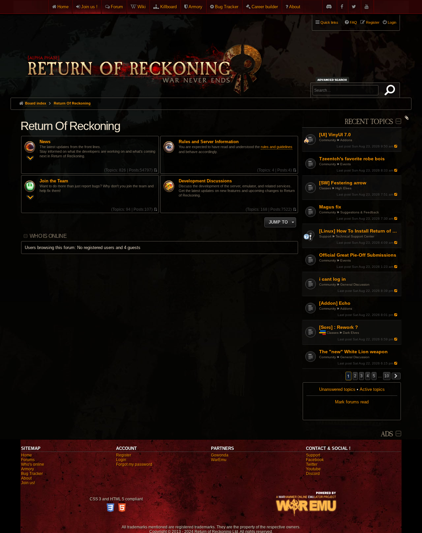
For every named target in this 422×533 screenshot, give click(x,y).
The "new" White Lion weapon (353, 351)
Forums (28, 459)
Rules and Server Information (209, 142)
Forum (117, 6)
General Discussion (355, 284)
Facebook (315, 459)
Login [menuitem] (392, 22)
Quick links (329, 22)
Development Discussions (205, 181)
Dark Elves (351, 332)
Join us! (28, 483)
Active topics (372, 389)
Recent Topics (369, 122)
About (294, 6)
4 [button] (368, 376)
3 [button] (361, 376)
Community (327, 140)
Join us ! (89, 6)
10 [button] (386, 376)
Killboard (168, 6)
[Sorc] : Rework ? (338, 327)
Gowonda (219, 455)
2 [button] (355, 376)
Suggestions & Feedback (359, 212)
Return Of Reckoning (70, 126)
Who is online (48, 236)
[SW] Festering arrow (342, 182)
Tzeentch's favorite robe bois (352, 158)
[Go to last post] (396, 146)
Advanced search (333, 79)
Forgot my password (134, 464)
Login (121, 459)
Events (345, 164)
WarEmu (218, 459)
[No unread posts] (155, 170)
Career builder (265, 6)
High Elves (343, 188)
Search (391, 91)
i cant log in (332, 279)
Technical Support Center (355, 236)
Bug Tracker (226, 6)
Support (325, 236)
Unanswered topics (337, 389)
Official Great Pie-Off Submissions (357, 255)
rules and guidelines (276, 147)
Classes (325, 188)
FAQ (353, 22)
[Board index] (143, 53)
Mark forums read (352, 401)
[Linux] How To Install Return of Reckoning (359, 231)
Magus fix (330, 206)
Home (63, 6)
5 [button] (374, 376)
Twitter (311, 464)
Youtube (313, 469)
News (45, 142)
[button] (396, 376)
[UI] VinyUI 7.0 (335, 134)
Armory (195, 6)
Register (123, 455)
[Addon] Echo (334, 303)
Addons (346, 140)
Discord (313, 473)
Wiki (141, 6)
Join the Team (54, 181)
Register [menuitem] (372, 22)
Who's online (32, 464)
